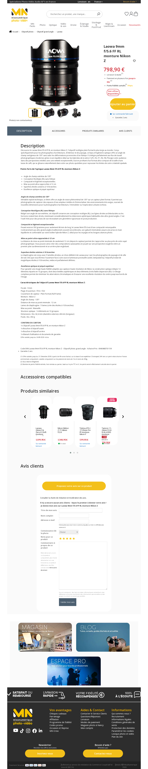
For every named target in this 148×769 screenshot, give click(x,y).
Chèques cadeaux (58, 713)
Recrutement (118, 716)
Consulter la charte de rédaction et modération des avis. (63, 498)
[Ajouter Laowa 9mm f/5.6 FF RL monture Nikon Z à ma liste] (134, 61)
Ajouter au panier (123, 104)
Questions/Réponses (90, 716)
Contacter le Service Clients (94, 713)
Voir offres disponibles (113, 92)
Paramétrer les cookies (123, 730)
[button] (70, 452)
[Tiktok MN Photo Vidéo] (22, 731)
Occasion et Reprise (59, 728)
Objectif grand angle (45, 31)
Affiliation (54, 719)
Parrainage (55, 716)
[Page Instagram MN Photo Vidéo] (28, 731)
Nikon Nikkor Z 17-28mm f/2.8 (63, 430)
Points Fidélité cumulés (116, 85)
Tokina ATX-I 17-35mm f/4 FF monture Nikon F (85, 431)
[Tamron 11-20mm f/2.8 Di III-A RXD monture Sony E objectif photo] (107, 412)
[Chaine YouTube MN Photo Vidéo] (15, 731)
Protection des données (123, 728)
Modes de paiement (90, 722)
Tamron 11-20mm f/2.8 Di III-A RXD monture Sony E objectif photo (107, 431)
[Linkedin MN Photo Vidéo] (40, 731)
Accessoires (58, 130)
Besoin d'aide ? (129, 1)
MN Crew (54, 730)
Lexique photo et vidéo (123, 733)
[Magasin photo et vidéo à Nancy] (45, 637)
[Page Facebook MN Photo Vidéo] (34, 731)
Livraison (85, 719)
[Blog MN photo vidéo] (103, 637)
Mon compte (87, 728)
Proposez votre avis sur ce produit (74, 486)
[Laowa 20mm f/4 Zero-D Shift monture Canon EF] (41, 412)
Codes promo (56, 725)
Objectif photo (28, 31)
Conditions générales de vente (123, 724)
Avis (125, 130)
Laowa (59, 31)
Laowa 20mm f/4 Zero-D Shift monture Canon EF (41, 431)
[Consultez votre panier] (136, 14)
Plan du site (117, 736)
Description (24, 131)
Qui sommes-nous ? (121, 713)
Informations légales (121, 719)
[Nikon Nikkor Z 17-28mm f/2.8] (63, 412)
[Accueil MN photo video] (20, 15)
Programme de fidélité (61, 722)
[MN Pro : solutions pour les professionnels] (74, 671)
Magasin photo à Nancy (92, 725)
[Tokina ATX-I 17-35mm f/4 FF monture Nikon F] (85, 412)
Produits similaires (93, 130)
